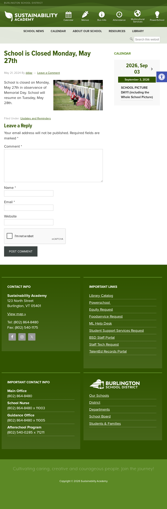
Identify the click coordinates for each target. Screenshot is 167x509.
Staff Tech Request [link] (104, 344)
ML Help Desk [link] (100, 323)
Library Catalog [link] (101, 295)
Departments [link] (99, 409)
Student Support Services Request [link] (116, 330)
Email (9, 202)
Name (10, 187)
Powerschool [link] (100, 302)
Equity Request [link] (101, 309)
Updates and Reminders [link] (35, 118)
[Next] (152, 69)
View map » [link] (16, 314)
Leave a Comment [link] (48, 73)
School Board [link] (100, 416)
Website (10, 216)
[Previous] (122, 69)
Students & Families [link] (105, 423)
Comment (13, 146)
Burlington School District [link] (23, 3)
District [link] (94, 402)
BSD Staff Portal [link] (102, 337)
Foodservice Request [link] (106, 316)
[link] (161, 77)
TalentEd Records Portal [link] (108, 351)
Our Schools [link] (99, 395)
